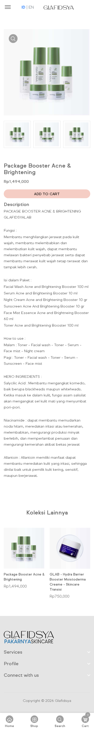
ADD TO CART (47, 194)
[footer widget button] (47, 652)
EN (31, 7)
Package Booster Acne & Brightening (24, 576)
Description (16, 204)
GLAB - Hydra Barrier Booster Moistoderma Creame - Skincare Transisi (68, 581)
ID (23, 7)
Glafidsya (63, 700)
